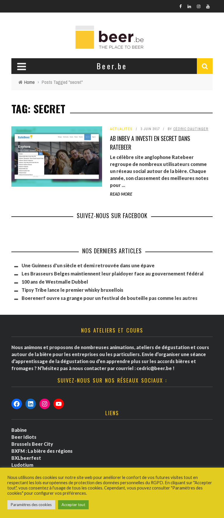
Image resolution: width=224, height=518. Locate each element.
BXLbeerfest (26, 458)
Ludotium (22, 465)
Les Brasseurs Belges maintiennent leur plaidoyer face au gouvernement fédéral (113, 273)
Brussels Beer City (32, 444)
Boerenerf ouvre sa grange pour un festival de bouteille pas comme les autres (109, 298)
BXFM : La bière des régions (42, 451)
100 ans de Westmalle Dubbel (55, 281)
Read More (121, 194)
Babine (19, 430)
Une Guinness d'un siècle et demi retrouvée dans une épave (88, 265)
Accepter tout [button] (73, 504)
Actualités (121, 129)
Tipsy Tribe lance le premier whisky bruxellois (72, 290)
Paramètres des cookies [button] (31, 504)
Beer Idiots (23, 437)
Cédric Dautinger (190, 129)
